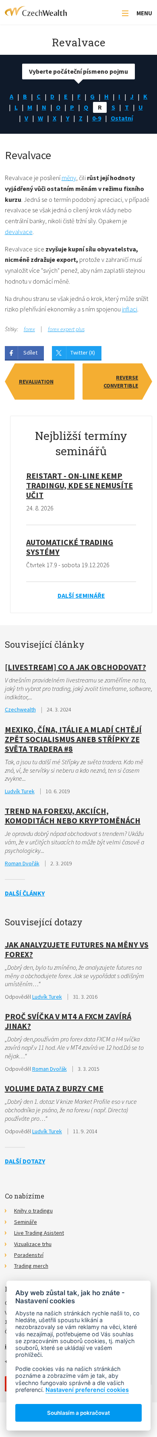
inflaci (129, 309)
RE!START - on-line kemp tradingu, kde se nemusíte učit (79, 485)
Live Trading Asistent (39, 1232)
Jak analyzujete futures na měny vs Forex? (77, 949)
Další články (25, 893)
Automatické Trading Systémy (69, 547)
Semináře (25, 1221)
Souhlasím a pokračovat (78, 1413)
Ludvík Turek (20, 791)
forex (29, 329)
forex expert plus (66, 329)
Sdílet (30, 352)
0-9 (96, 118)
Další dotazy (25, 1161)
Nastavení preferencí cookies (87, 1389)
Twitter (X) (82, 352)
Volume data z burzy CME (54, 1088)
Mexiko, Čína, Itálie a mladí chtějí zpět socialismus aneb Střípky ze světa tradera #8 (73, 739)
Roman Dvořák (22, 863)
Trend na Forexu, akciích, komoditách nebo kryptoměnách (72, 815)
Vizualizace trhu (33, 1244)
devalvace (19, 232)
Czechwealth (20, 709)
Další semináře (81, 595)
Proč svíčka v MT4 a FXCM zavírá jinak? (68, 1021)
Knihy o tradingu (33, 1210)
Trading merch (31, 1265)
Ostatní (122, 118)
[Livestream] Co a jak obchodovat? (75, 667)
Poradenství (28, 1255)
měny (69, 178)
